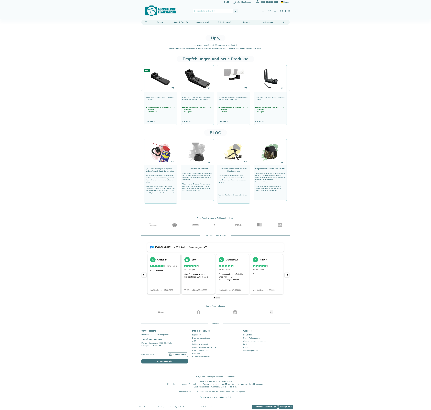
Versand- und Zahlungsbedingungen (238, 392)
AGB (194, 341)
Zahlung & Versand (200, 344)
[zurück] (142, 90)
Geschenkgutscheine (251, 350)
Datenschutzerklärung (201, 338)
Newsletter (247, 335)
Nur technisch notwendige (265, 407)
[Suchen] (235, 11)
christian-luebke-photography (254, 341)
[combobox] (213, 11)
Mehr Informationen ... (209, 407)
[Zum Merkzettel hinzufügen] (172, 88)
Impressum (196, 335)
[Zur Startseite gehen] (160, 10)
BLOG (226, 2)
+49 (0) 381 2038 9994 (269, 2)
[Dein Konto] (275, 11)
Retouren (196, 354)
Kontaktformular (180, 355)
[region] (215, 90)
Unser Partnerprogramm (252, 338)
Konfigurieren (286, 407)
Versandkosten (205, 387)
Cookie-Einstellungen (201, 350)
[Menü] (263, 11)
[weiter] (289, 90)
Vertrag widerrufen (165, 361)
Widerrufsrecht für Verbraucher (204, 347)
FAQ (245, 344)
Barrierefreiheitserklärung (202, 357)
